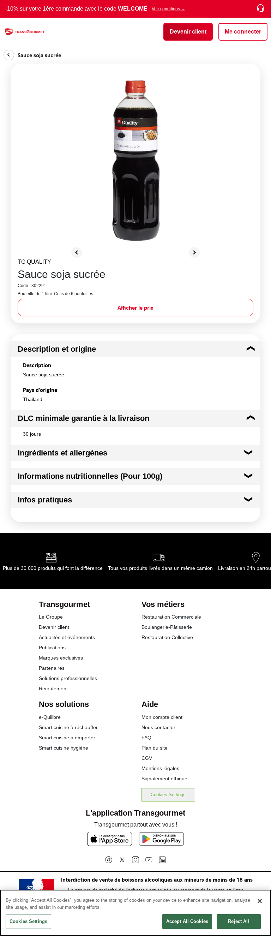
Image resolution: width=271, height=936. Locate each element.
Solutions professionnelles (68, 678)
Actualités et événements (67, 637)
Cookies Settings (168, 794)
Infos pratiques (45, 499)
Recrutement (53, 688)
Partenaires (52, 668)
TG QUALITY (34, 262)
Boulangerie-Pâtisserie (166, 627)
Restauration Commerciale (171, 617)
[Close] (259, 901)
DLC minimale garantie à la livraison (83, 418)
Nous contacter (158, 727)
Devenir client (54, 627)
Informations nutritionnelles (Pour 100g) (90, 476)
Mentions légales (160, 768)
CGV (146, 758)
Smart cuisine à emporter (67, 737)
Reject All (238, 921)
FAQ (146, 737)
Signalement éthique (164, 778)
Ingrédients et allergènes (62, 452)
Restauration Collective (167, 637)
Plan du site (154, 748)
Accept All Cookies (187, 921)
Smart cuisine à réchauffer (68, 727)
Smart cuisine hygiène (63, 748)
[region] (135, 913)
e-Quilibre (50, 717)
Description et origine (57, 349)
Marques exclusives (61, 658)
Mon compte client (161, 717)
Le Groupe (51, 617)
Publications (52, 647)
